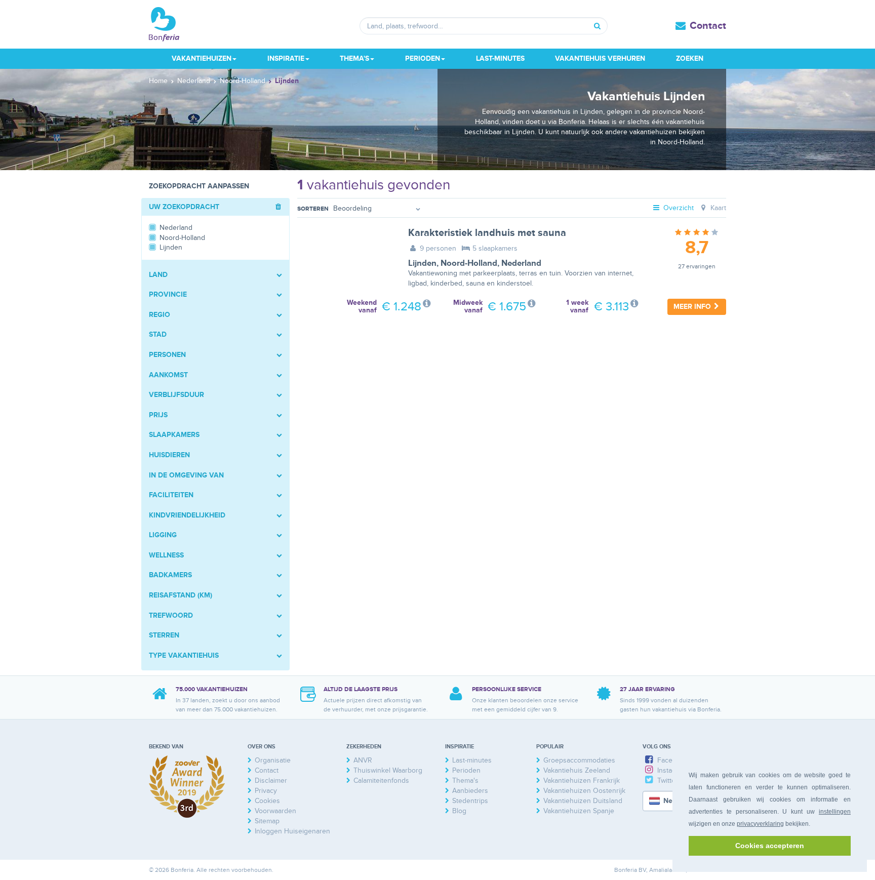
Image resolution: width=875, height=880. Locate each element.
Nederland (521, 263)
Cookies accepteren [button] (769, 846)
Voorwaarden (275, 811)
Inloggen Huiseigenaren (292, 831)
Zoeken (689, 58)
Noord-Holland (469, 263)
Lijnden (422, 263)
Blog (459, 811)
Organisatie (273, 760)
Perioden (466, 770)
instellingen (835, 811)
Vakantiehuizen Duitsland (582, 800)
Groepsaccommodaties (579, 760)
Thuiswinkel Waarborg (387, 770)
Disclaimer (271, 780)
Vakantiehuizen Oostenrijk (584, 790)
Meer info (693, 306)
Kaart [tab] (717, 208)
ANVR (362, 760)
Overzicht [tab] (677, 208)
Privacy (266, 790)
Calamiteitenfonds (381, 780)
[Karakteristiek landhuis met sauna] (345, 260)
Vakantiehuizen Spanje (578, 811)
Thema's (465, 780)
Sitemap (267, 821)
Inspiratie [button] (285, 58)
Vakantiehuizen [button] (201, 58)
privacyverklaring (760, 823)
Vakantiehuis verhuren (600, 58)
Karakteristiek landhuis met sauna (487, 233)
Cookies (267, 800)
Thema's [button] (354, 58)
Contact (708, 26)
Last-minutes (500, 58)
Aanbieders (470, 790)
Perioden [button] (422, 58)
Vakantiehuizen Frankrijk (581, 780)
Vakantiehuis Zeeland (576, 770)
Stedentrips (470, 800)
